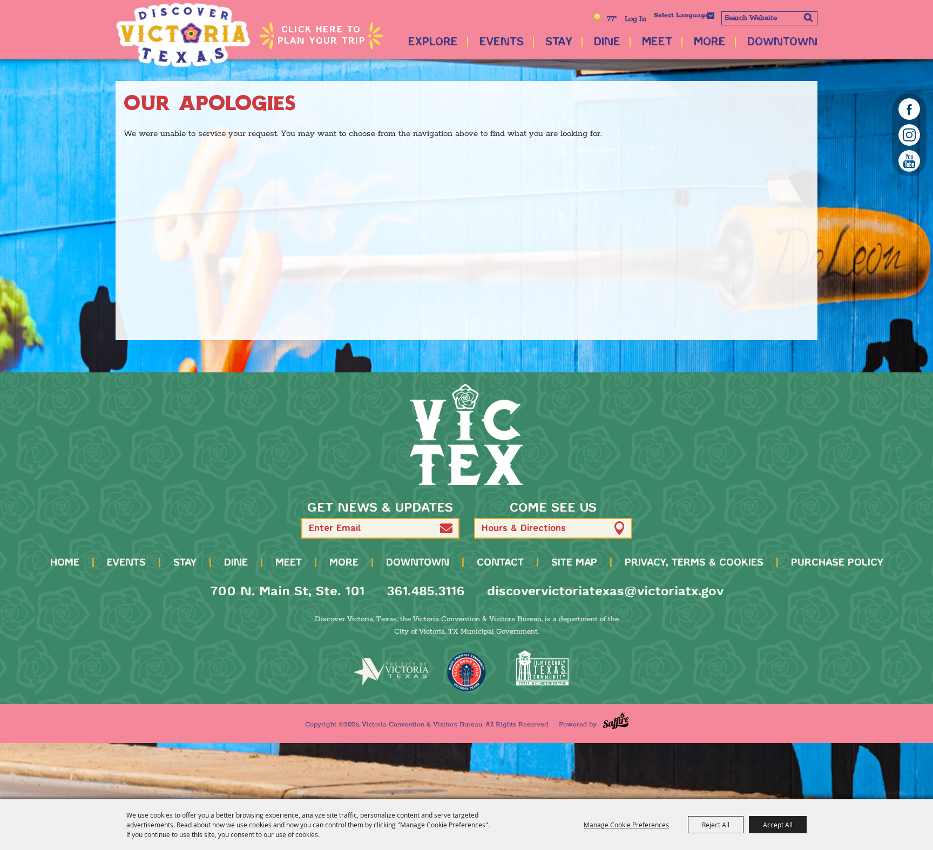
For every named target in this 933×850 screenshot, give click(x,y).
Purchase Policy (837, 563)
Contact (500, 563)
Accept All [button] (778, 824)
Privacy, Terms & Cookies (694, 563)
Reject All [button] (715, 824)
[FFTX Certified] (542, 667)
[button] (446, 528)
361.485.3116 (426, 592)
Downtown (782, 42)
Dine (607, 42)
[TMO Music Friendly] (466, 671)
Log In (635, 19)
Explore (433, 42)
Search (808, 17)
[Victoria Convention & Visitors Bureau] (183, 35)
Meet (657, 42)
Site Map (574, 563)
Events (501, 42)
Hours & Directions (524, 529)
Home (64, 563)
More (710, 42)
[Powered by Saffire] (615, 720)
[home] (466, 434)
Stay (558, 42)
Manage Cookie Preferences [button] (626, 824)
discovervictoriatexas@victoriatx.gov (605, 592)
